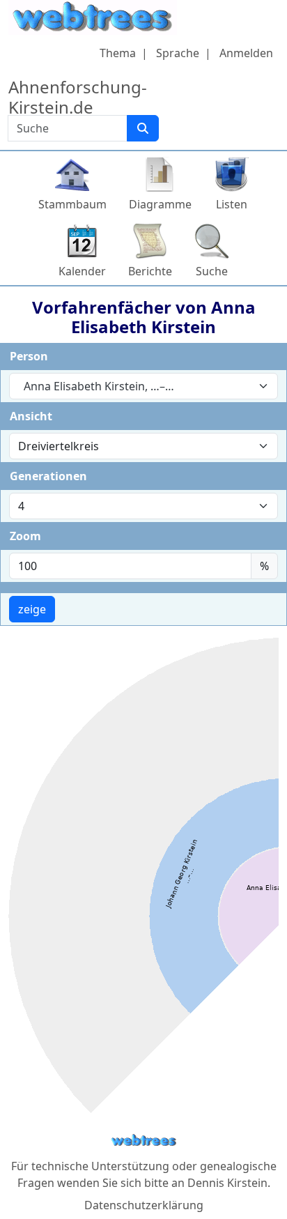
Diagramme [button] (160, 204)
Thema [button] (118, 53)
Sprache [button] (177, 53)
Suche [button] (212, 271)
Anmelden (246, 53)
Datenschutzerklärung (143, 1205)
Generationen (48, 476)
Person (29, 356)
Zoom (25, 536)
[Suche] (143, 128)
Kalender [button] (82, 271)
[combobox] (143, 386)
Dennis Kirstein (227, 1182)
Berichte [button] (150, 271)
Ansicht (31, 416)
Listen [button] (231, 204)
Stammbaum (72, 204)
